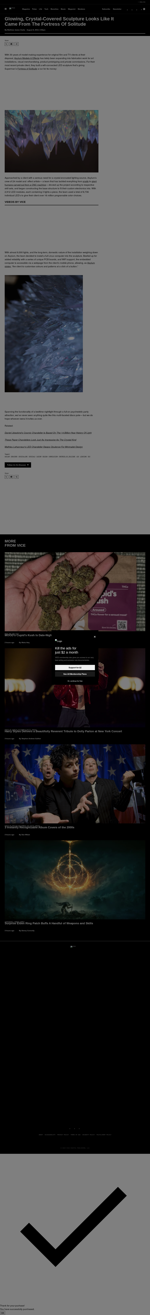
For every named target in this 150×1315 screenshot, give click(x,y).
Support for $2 (75, 667)
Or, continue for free (75, 681)
